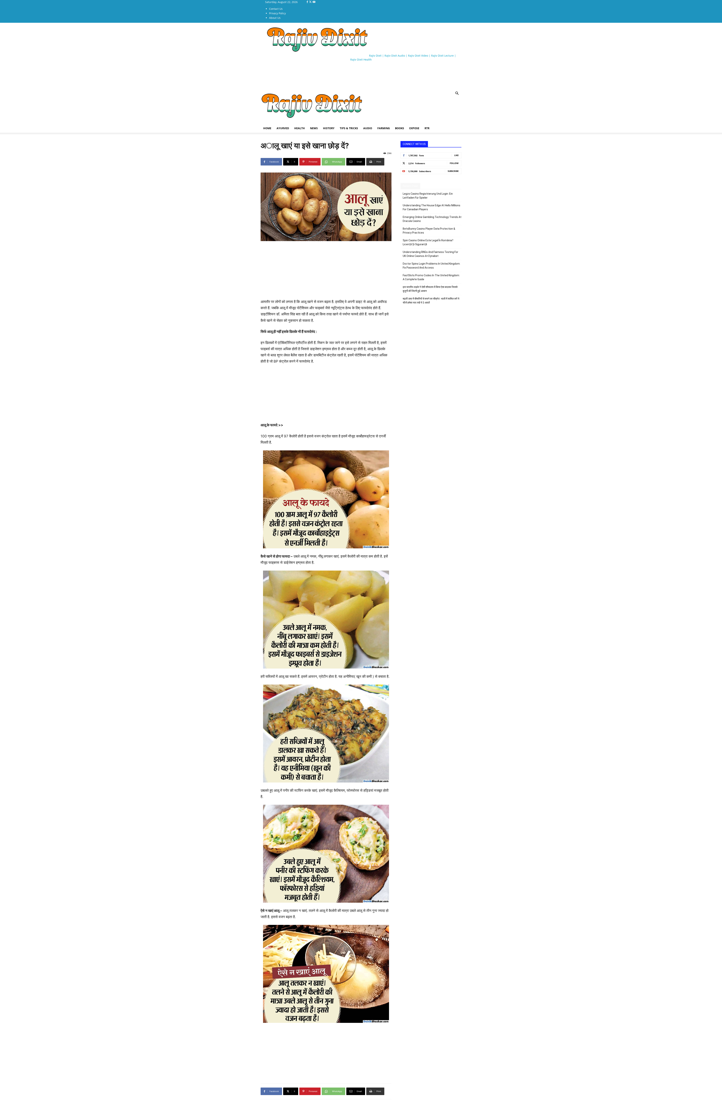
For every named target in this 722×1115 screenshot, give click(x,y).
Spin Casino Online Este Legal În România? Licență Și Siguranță (428, 242)
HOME (267, 128)
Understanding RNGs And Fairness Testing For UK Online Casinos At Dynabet (430, 253)
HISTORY (328, 128)
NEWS (314, 128)
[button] (456, 94)
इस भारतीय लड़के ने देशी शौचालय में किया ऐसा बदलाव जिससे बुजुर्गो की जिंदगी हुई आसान (430, 288)
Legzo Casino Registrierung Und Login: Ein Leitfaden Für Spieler (428, 195)
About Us (275, 18)
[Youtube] (314, 2)
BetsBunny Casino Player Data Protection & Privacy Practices (429, 230)
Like (456, 155)
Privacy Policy (277, 13)
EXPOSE (414, 128)
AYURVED (283, 128)
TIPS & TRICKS (349, 128)
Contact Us (276, 9)
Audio (367, 128)
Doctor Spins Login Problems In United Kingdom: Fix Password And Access (431, 265)
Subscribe (453, 171)
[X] (311, 2)
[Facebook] (308, 2)
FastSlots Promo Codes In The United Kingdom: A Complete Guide (431, 277)
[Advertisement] (329, 75)
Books (399, 128)
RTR (427, 128)
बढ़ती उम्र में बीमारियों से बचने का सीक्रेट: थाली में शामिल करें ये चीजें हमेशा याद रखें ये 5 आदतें (431, 300)
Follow (454, 163)
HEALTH (299, 128)
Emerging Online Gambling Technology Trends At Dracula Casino (432, 219)
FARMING (383, 128)
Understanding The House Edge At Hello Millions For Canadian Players (431, 207)
